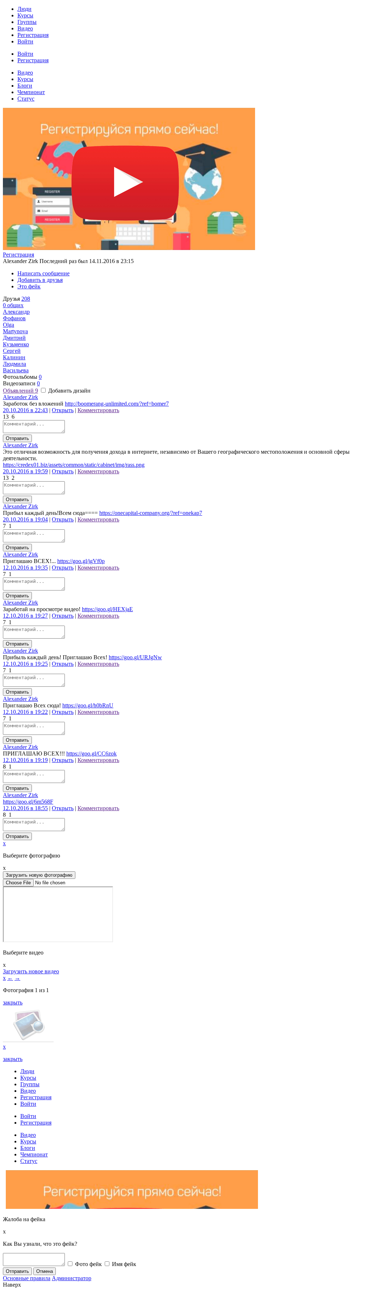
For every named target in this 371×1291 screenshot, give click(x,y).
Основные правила (26, 1278)
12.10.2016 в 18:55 (25, 808)
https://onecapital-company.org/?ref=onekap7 (150, 513)
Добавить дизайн (69, 391)
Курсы (25, 15)
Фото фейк (88, 1264)
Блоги (24, 85)
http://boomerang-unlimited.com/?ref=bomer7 (117, 404)
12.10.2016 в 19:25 (25, 664)
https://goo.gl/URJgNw (135, 657)
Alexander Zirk (20, 397)
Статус (25, 99)
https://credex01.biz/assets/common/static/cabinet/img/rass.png (74, 465)
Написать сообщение (43, 273)
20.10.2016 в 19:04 (25, 519)
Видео (25, 28)
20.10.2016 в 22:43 (25, 410)
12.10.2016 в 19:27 (25, 616)
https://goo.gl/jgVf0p (81, 561)
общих (13, 305)
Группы (27, 22)
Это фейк (29, 286)
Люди (24, 9)
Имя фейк (123, 1264)
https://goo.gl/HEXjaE (107, 609)
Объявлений (20, 391)
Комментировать (98, 410)
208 (25, 299)
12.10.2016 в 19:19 (25, 760)
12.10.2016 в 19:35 (25, 567)
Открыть (63, 410)
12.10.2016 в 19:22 (25, 712)
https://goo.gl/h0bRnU (87, 705)
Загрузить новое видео (31, 971)
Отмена (44, 1271)
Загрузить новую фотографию (39, 875)
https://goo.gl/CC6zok (91, 753)
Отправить (17, 438)
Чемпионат (31, 92)
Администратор (71, 1278)
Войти (25, 41)
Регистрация (33, 35)
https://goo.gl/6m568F (28, 802)
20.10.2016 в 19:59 (25, 471)
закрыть (12, 1002)
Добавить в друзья (40, 280)
